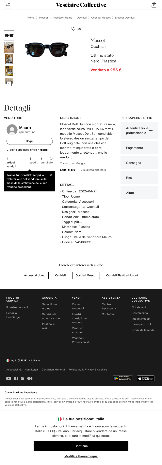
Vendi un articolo (77, 330)
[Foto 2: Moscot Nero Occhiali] (9, 47)
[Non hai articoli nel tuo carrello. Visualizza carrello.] (154, 4)
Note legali (31, 369)
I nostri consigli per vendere (79, 318)
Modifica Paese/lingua (81, 456)
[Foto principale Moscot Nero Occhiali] (9, 36)
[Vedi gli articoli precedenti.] (9, 30)
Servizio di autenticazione (51, 316)
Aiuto (130, 192)
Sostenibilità (140, 313)
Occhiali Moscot (100, 17)
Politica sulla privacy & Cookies (88, 369)
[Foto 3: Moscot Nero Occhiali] (9, 59)
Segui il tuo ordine (49, 306)
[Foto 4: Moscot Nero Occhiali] (9, 71)
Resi (129, 177)
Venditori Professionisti (80, 340)
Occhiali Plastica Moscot (122, 275)
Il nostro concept (17, 307)
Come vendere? (78, 306)
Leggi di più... (72, 221)
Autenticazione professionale (137, 130)
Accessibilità (14, 369)
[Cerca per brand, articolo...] (8, 4)
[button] (154, 4)
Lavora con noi (141, 324)
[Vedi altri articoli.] (9, 83)
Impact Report (141, 319)
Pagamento (134, 147)
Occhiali (82, 17)
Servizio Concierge (13, 315)
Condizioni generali (53, 369)
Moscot (43, 17)
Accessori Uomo (62, 17)
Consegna (133, 162)
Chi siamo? (139, 307)
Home (31, 17)
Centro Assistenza (109, 306)
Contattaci (109, 314)
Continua (81, 446)
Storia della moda (143, 330)
